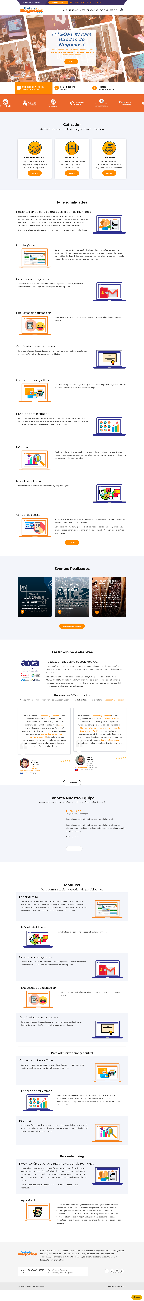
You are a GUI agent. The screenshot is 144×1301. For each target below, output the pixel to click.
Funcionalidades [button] (77, 10)
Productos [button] (92, 10)
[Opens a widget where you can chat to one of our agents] (136, 1297)
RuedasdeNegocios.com (114, 700)
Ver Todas (73, 783)
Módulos (104, 88)
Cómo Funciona (65, 88)
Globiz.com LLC (121, 1286)
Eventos (104, 10)
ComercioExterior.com (110, 740)
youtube (77, 834)
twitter (68, 834)
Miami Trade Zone (112, 719)
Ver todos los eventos (72, 626)
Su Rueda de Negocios (31, 88)
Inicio (64, 10)
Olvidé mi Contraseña (77, 2)
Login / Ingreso (58, 2)
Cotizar (113, 10)
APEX (60, 725)
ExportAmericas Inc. (81, 768)
